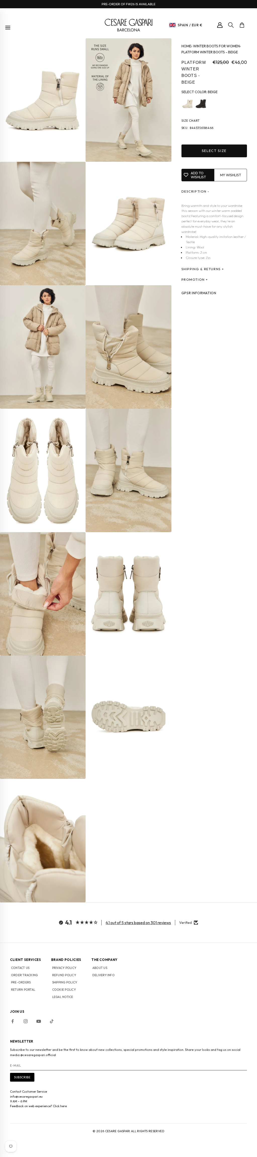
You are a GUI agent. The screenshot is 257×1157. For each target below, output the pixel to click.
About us (99, 968)
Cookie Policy (64, 989)
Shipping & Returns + (202, 269)
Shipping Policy (64, 982)
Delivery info (103, 975)
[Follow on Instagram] (25, 1021)
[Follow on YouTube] (38, 1021)
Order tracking (24, 975)
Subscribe (22, 1077)
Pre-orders (21, 982)
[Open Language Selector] (172, 25)
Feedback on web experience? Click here (38, 1106)
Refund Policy (64, 975)
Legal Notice (62, 997)
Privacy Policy (64, 968)
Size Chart (190, 120)
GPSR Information (198, 293)
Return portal (23, 989)
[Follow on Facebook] (12, 1021)
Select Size (214, 151)
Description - (195, 191)
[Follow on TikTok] (51, 1021)
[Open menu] (8, 28)
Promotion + (194, 279)
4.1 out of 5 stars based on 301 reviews (138, 922)
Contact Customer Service (28, 1091)
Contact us (20, 968)
